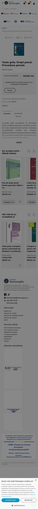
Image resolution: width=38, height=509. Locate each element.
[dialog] (19, 493)
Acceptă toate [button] (10, 500)
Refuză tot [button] (28, 500)
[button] (19, 505)
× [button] (35, 480)
